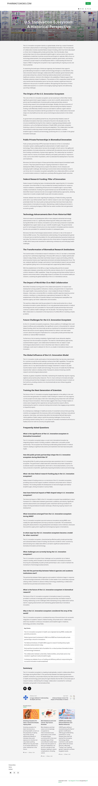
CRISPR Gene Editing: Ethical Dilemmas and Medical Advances (65, 722)
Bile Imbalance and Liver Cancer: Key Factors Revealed (48, 722)
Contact (11, 769)
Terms (10, 767)
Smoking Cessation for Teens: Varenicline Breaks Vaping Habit (31, 722)
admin (46, 31)
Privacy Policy (12, 765)
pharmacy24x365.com (19, 3)
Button (88, 3)
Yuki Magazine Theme (73, 780)
